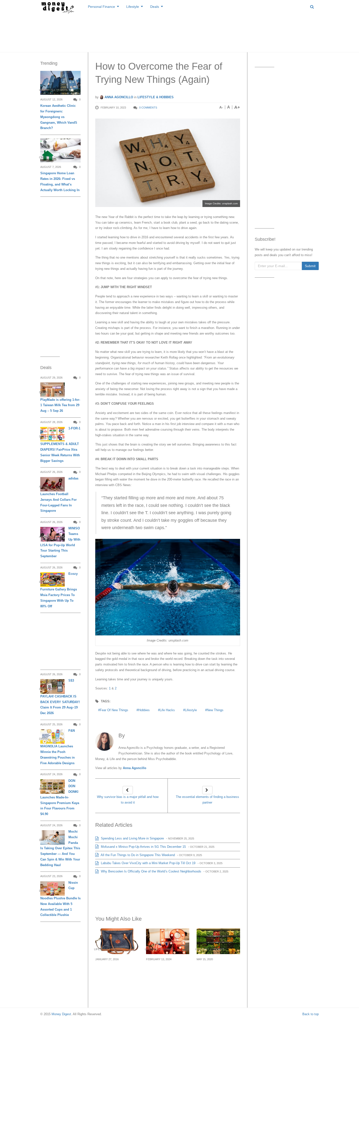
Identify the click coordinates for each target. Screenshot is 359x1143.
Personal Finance (101, 7)
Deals (154, 7)
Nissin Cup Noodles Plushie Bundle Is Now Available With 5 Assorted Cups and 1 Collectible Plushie (60, 899)
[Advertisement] (179, 32)
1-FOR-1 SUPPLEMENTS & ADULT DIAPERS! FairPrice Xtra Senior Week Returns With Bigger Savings (60, 444)
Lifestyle (132, 7)
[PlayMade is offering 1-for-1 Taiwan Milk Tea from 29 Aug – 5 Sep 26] (52, 389)
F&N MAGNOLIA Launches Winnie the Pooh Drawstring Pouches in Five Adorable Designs (57, 747)
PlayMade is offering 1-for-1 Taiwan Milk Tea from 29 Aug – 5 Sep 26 (60, 405)
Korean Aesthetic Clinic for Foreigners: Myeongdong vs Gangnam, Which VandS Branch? (58, 117)
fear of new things (114, 710)
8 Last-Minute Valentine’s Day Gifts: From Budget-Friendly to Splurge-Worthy (166, 974)
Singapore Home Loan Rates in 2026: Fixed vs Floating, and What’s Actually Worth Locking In (60, 181)
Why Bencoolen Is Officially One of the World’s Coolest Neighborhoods (150, 871)
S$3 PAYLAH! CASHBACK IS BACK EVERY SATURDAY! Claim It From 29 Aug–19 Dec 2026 (60, 697)
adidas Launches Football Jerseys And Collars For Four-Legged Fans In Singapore (59, 495)
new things (215, 710)
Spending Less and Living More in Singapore (132, 838)
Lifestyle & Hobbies (155, 97)
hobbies (144, 710)
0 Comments (148, 107)
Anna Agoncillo (118, 97)
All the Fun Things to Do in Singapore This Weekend (137, 855)
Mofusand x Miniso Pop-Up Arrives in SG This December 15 (143, 847)
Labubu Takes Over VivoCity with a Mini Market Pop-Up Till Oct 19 (147, 863)
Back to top (310, 1014)
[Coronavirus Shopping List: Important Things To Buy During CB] (218, 941)
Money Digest (61, 1014)
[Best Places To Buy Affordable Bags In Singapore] (117, 941)
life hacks (167, 710)
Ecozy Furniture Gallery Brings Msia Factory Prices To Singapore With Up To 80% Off (59, 590)
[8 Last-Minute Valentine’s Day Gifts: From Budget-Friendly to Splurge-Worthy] (168, 941)
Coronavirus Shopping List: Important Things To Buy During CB (218, 971)
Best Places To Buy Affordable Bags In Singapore (113, 971)
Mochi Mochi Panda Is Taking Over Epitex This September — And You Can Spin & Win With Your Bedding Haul (60, 848)
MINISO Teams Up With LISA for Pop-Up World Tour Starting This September (60, 542)
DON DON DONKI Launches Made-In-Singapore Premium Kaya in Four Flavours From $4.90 (59, 797)
